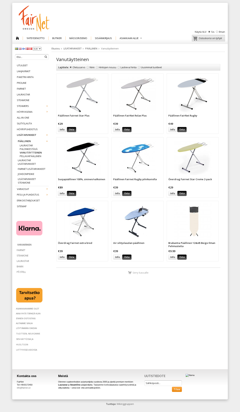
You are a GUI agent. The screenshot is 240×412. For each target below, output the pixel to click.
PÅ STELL (21, 272)
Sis (212, 31)
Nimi (92, 67)
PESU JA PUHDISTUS (28, 194)
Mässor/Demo (78, 38)
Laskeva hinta (128, 67)
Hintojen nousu (107, 67)
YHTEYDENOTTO (36, 38)
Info (62, 129)
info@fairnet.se (24, 388)
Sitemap (22, 206)
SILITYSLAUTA (24, 123)
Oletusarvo (79, 67)
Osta (71, 129)
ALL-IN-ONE (23, 117)
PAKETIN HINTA (25, 77)
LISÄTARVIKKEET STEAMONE (27, 180)
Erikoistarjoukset (28, 200)
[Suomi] (24, 48)
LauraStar (26, 145)
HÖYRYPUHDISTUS (27, 129)
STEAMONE (23, 100)
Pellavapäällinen (30, 156)
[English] (20, 48)
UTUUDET (22, 65)
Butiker (57, 38)
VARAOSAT (23, 189)
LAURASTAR (23, 94)
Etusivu (56, 48)
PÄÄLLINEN (24, 141)
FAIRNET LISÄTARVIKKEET (31, 169)
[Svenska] (17, 48)
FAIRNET (21, 88)
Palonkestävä (29, 149)
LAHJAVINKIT (23, 71)
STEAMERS (23, 106)
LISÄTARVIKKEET (26, 135)
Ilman (222, 31)
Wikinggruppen (125, 404)
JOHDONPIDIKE (26, 174)
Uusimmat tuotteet (151, 67)
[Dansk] (31, 48)
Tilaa (177, 389)
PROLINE (21, 83)
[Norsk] (27, 48)
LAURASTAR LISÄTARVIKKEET (27, 162)
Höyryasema (24, 111)
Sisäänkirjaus (103, 38)
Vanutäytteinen (31, 152)
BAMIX (20, 266)
